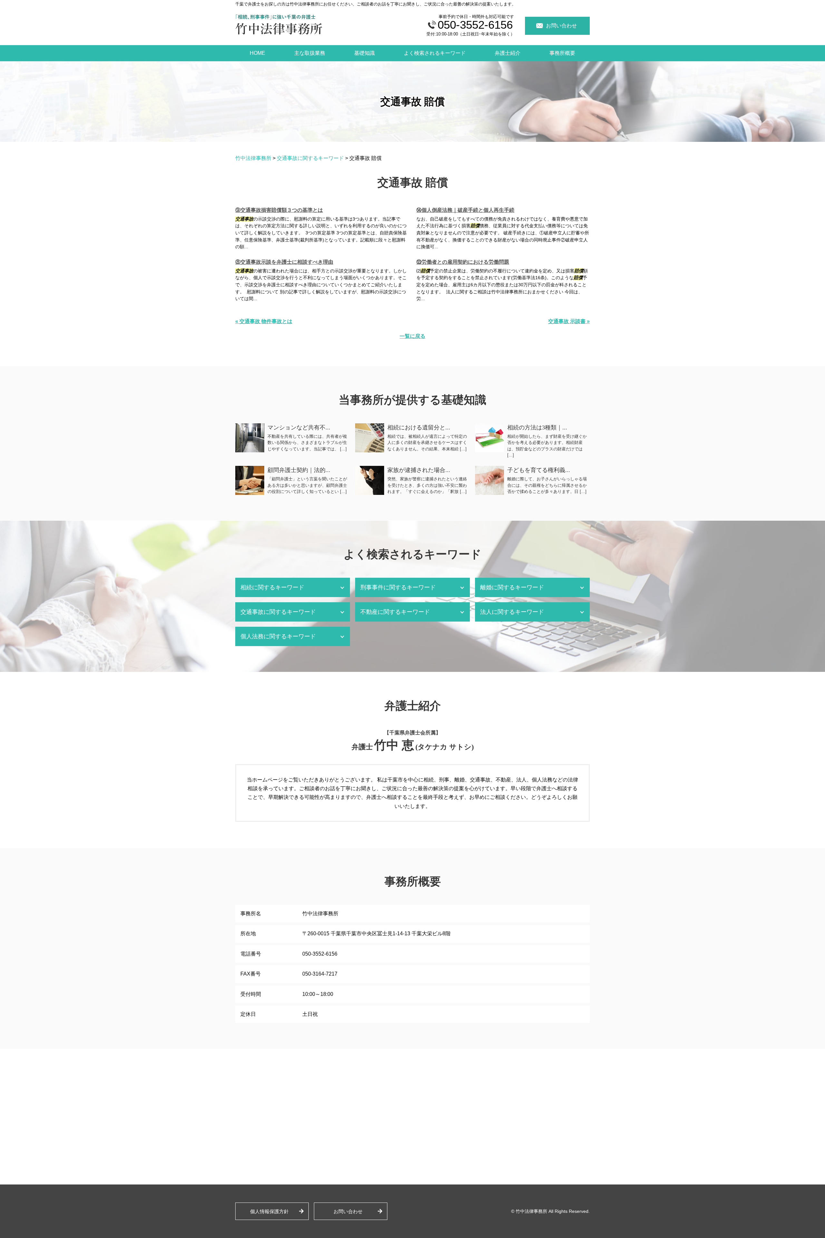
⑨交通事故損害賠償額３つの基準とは (279, 210)
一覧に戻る (412, 336)
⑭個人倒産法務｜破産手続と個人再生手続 (465, 210)
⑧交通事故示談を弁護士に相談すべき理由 (284, 262)
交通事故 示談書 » (569, 321)
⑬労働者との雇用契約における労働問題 (462, 262)
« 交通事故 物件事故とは (263, 321)
